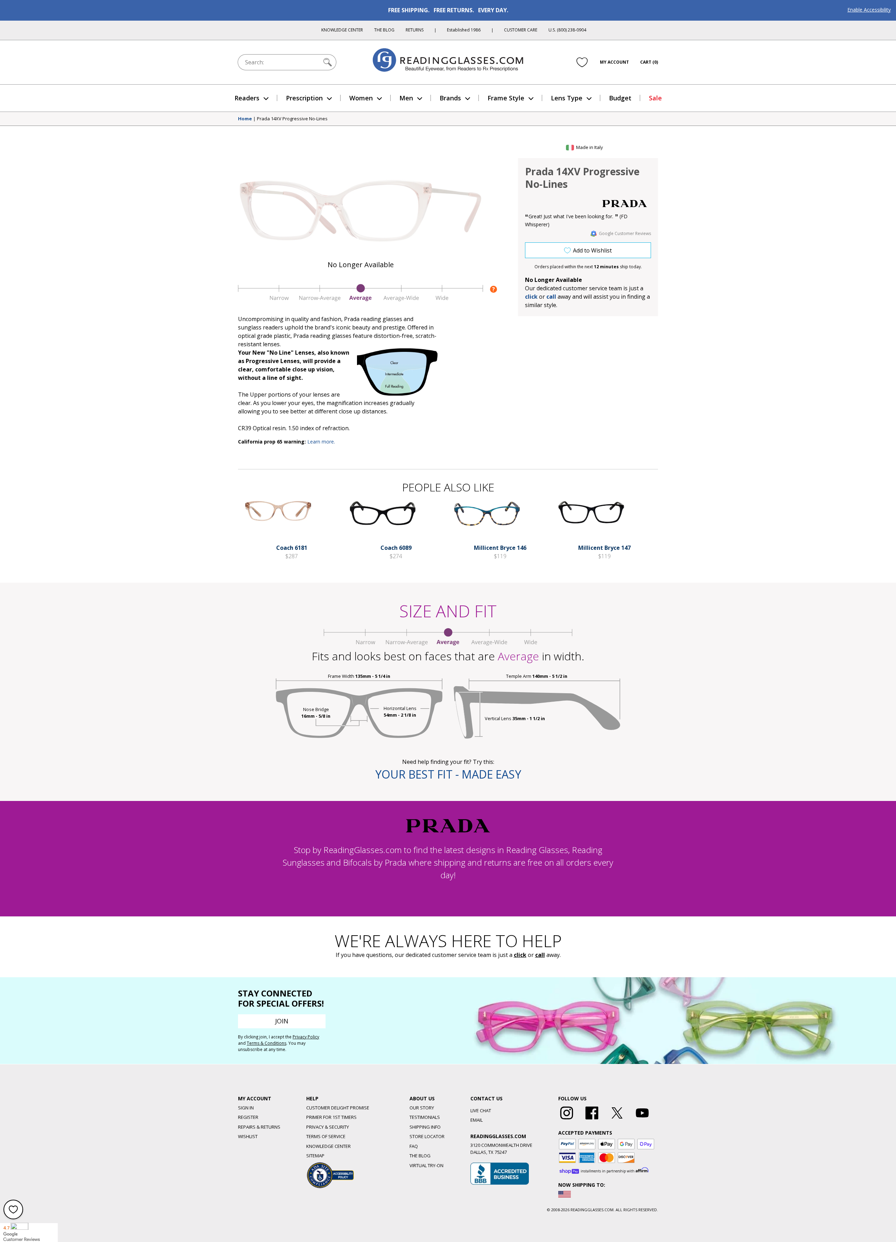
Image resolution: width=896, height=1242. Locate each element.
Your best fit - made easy (448, 774)
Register (248, 1117)
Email (476, 1120)
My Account (614, 62)
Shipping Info (425, 1127)
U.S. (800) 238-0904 (567, 30)
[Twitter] (617, 1119)
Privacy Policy (306, 1037)
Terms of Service (325, 1136)
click (520, 955)
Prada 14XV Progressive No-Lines (292, 119)
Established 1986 (464, 30)
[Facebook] (591, 1119)
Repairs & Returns (259, 1127)
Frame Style (506, 98)
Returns (415, 30)
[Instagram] (566, 1119)
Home (245, 119)
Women (361, 98)
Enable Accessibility (869, 9)
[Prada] (624, 203)
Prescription (304, 98)
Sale (655, 98)
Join (281, 1021)
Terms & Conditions (266, 1043)
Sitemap (315, 1155)
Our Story (422, 1108)
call (551, 296)
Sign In (246, 1108)
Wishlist (248, 1136)
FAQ (414, 1146)
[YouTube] (642, 1119)
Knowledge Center (342, 30)
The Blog (384, 30)
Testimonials (425, 1117)
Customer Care (520, 30)
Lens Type (566, 98)
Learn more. (321, 441)
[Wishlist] (582, 62)
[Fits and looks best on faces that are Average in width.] (360, 299)
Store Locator (427, 1136)
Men (406, 98)
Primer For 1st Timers (331, 1117)
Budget (620, 98)
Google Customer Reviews (625, 233)
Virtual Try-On (426, 1165)
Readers (246, 98)
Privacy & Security (327, 1127)
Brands (450, 98)
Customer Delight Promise (337, 1108)
